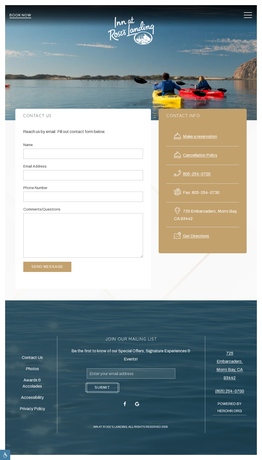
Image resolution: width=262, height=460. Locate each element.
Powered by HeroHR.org (229, 407)
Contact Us (32, 357)
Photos (32, 369)
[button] (248, 15)
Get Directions (195, 236)
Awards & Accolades (32, 383)
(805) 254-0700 (229, 391)
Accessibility (32, 397)
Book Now (20, 15)
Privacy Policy (32, 409)
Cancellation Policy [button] (200, 155)
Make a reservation (200, 136)
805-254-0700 (197, 174)
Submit (102, 387)
